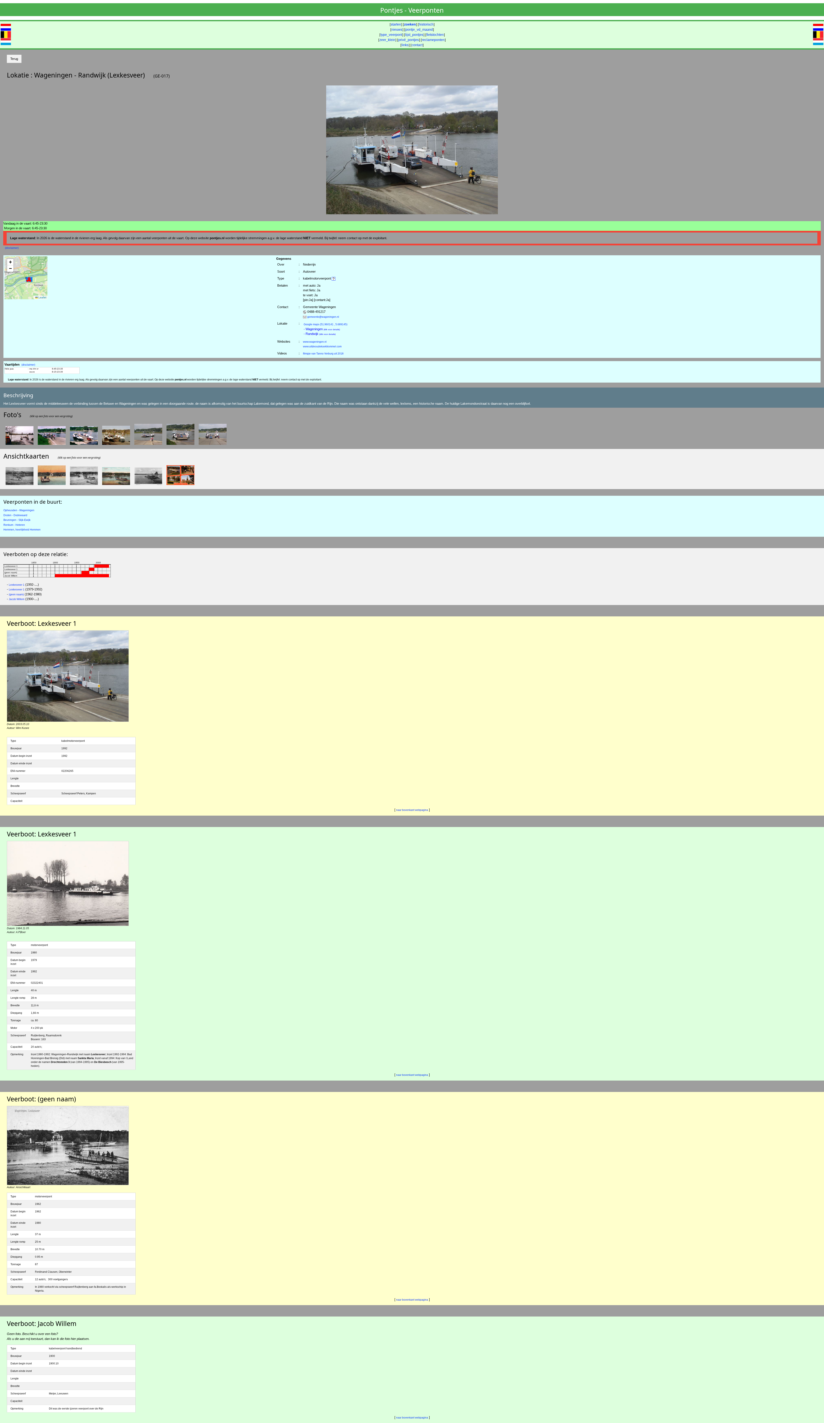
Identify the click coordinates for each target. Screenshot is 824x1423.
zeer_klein (387, 40)
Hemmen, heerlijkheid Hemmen (22, 529)
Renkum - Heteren (14, 524)
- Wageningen (322, 329)
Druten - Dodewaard (15, 515)
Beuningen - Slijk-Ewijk (16, 519)
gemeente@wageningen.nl (323, 316)
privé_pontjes (408, 40)
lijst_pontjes (414, 34)
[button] (29, 280)
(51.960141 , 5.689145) (325, 324)
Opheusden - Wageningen (18, 510)
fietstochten (435, 34)
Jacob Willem (16, 599)
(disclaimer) (12, 247)
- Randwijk (320, 334)
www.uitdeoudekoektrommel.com (322, 346)
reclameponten (433, 40)
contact (417, 45)
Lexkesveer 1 (16, 584)
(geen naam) (16, 594)
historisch (426, 24)
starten (396, 24)
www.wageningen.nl (315, 341)
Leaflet (42, 297)
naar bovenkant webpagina (412, 810)
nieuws (396, 29)
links (405, 45)
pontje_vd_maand (419, 29)
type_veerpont (391, 34)
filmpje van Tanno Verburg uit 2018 (323, 353)
